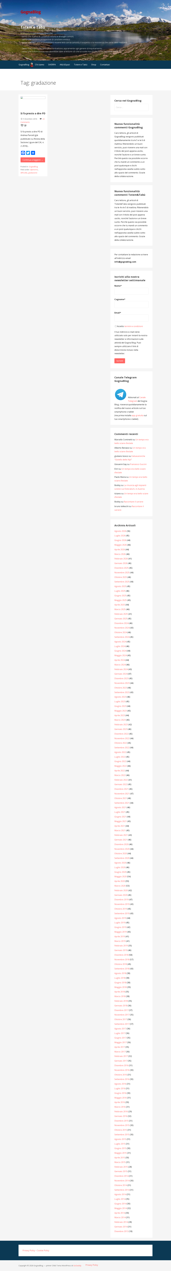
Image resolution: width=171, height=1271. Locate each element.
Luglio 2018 (119, 978)
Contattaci (105, 64)
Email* (117, 312)
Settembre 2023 (121, 692)
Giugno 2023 (120, 706)
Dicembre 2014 (121, 1176)
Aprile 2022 (119, 770)
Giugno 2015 (120, 1148)
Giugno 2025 (120, 595)
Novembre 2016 (121, 1070)
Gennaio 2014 (120, 1226)
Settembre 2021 (121, 803)
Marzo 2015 (120, 1162)
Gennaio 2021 (120, 839)
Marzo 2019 (120, 941)
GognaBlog (31, 12)
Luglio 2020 (119, 867)
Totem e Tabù (80, 64)
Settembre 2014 (121, 1189)
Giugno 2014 (120, 1203)
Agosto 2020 (120, 862)
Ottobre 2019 (120, 908)
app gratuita (137, 415)
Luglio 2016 (119, 1088)
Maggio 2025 (120, 600)
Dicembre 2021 (121, 789)
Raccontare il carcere (133, 501)
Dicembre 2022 (121, 733)
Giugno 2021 (120, 816)
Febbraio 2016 (121, 1111)
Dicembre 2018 (121, 955)
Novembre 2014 (121, 1180)
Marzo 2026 (120, 554)
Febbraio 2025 (121, 614)
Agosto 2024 (120, 641)
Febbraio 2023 (121, 724)
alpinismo (34, 169)
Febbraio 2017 (121, 1056)
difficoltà (24, 173)
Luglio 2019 (119, 922)
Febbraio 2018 (121, 1001)
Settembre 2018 (121, 968)
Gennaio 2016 (120, 1116)
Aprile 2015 (119, 1157)
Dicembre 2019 (121, 899)
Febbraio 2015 (121, 1166)
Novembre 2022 (121, 738)
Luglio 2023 (119, 701)
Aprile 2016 (119, 1102)
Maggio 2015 (120, 1153)
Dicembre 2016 (121, 1065)
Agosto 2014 (120, 1194)
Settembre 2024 (121, 637)
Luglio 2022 (119, 756)
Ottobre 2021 (120, 798)
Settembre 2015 (121, 1134)
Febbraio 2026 (121, 558)
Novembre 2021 (121, 793)
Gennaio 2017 (120, 1060)
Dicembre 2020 (121, 844)
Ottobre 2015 (120, 1130)
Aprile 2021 (119, 826)
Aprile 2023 (119, 715)
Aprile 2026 (119, 549)
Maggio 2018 (120, 987)
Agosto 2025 (120, 586)
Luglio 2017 (119, 1033)
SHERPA (52, 64)
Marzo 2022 (120, 775)
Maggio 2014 (120, 1208)
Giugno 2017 (120, 1037)
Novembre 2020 (121, 849)
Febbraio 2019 (121, 945)
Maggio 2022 (120, 766)
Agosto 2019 (120, 918)
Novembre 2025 (121, 572)
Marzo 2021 (120, 830)
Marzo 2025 (120, 609)
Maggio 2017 (120, 1042)
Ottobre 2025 (120, 577)
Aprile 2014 (119, 1213)
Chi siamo (39, 64)
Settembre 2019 (121, 913)
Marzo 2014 (120, 1217)
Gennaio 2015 (120, 1171)
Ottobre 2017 (120, 1019)
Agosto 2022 (120, 752)
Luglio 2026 (119, 535)
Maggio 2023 (120, 710)
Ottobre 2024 (120, 632)
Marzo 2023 (120, 720)
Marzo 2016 (120, 1106)
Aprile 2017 (119, 1047)
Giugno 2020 (120, 872)
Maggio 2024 (120, 655)
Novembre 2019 (121, 904)
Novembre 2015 (121, 1125)
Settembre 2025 (121, 581)
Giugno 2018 (120, 982)
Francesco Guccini (138, 464)
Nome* (118, 285)
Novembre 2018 (121, 959)
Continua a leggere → (33, 159)
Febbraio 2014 (121, 1222)
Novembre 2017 (121, 1014)
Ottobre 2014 (120, 1185)
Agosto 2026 (120, 531)
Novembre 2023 (121, 683)
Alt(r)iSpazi (65, 64)
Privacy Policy (29, 1250)
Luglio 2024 (119, 646)
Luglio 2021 (119, 812)
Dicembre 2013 (121, 1231)
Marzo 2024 (120, 664)
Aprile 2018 (119, 991)
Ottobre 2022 (120, 743)
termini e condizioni (133, 326)
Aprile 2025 (119, 604)
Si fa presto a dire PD (33, 113)
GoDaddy (77, 1265)
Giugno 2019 (120, 927)
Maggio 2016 (120, 1097)
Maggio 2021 (120, 821)
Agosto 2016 (120, 1083)
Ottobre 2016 (120, 1074)
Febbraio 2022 (121, 779)
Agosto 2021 (120, 807)
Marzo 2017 (120, 1051)
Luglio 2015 (119, 1143)
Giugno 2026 (120, 540)
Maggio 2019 (120, 931)
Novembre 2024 (121, 627)
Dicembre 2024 (121, 623)
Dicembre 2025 (121, 568)
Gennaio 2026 (120, 563)
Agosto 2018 (120, 973)
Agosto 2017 (120, 1028)
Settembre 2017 (121, 1024)
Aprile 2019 (119, 936)
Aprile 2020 (119, 881)
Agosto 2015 (120, 1139)
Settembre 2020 (121, 858)
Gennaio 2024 (120, 673)
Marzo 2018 (120, 996)
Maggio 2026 (120, 544)
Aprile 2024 (119, 660)
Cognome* (119, 299)
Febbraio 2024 (121, 669)
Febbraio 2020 (121, 890)
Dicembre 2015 (121, 1120)
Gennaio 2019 (120, 950)
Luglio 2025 (119, 591)
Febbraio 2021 (121, 835)
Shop (93, 64)
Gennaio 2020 (120, 895)
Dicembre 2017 (121, 1010)
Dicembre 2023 (121, 678)
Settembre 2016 (121, 1079)
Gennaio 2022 (120, 784)
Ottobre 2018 (120, 964)
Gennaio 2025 (120, 618)
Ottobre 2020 (120, 853)
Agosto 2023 (120, 696)
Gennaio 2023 (120, 729)
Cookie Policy (43, 1250)
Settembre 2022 (121, 747)
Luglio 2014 (119, 1199)
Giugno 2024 (120, 650)
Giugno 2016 (120, 1093)
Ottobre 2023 (120, 687)
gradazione (32, 173)
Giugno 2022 (120, 761)
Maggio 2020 (120, 876)
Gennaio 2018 (120, 1005)
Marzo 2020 (120, 885)
